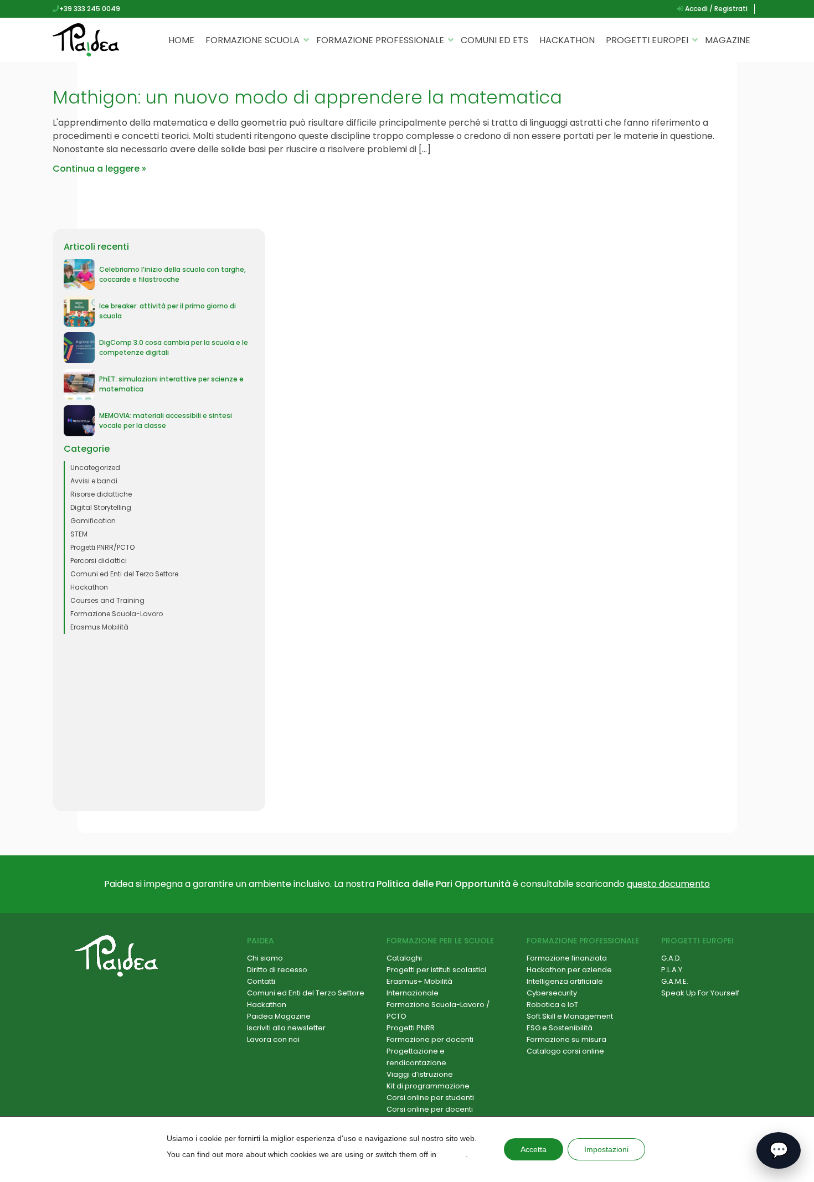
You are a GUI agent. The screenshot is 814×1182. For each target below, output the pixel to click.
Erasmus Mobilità (99, 627)
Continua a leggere (96, 168)
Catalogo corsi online (565, 1051)
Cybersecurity (552, 993)
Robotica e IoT (552, 1004)
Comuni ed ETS (494, 40)
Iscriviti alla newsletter (286, 1028)
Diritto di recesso (277, 969)
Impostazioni (606, 1149)
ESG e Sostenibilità (560, 1028)
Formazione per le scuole (440, 940)
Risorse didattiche (101, 494)
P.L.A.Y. (672, 969)
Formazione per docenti (430, 1039)
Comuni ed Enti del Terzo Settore (124, 574)
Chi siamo (265, 958)
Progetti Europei (647, 40)
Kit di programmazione (428, 1086)
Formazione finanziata (567, 958)
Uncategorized (95, 467)
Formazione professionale (380, 40)
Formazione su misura (566, 1039)
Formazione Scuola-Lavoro (116, 613)
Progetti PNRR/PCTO (102, 547)
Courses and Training (107, 600)
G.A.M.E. (674, 981)
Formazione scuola (252, 40)
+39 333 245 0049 (89, 8)
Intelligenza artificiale (565, 981)
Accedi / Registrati (715, 8)
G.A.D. (671, 958)
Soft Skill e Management (570, 1016)
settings (452, 1154)
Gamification (93, 520)
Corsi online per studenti (430, 1097)
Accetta (534, 1149)
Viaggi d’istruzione (420, 1074)
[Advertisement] (159, 722)
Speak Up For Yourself (700, 993)
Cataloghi (404, 958)
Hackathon (567, 40)
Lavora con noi (273, 1039)
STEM (78, 534)
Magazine (727, 40)
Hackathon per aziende (569, 969)
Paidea (260, 940)
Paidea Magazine (279, 1016)
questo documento (668, 884)
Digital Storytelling (100, 507)
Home (181, 40)
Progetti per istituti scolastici (436, 969)
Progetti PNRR (411, 1028)
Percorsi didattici (98, 560)
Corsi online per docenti (430, 1109)
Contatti (261, 981)
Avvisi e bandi (93, 481)
